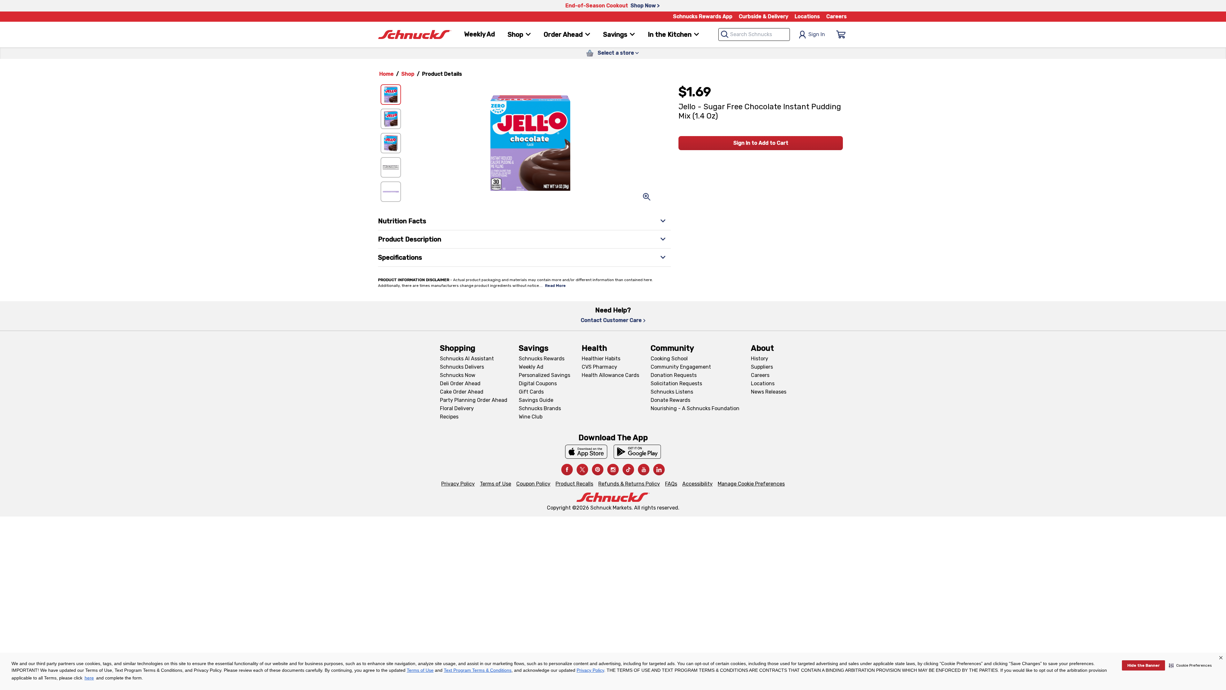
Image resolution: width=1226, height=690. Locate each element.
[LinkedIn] (659, 469)
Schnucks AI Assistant (467, 359)
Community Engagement (681, 367)
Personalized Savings (544, 375)
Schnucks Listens (672, 392)
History (759, 359)
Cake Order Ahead (461, 392)
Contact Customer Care (611, 320)
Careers (836, 16)
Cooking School (669, 359)
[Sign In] (841, 34)
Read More (555, 285)
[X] (582, 469)
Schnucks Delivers (462, 367)
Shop (407, 74)
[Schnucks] (414, 34)
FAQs (671, 484)
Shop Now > (645, 6)
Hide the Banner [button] (1143, 665)
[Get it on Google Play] (637, 452)
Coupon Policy (533, 484)
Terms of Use (495, 484)
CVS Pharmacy (599, 367)
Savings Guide (536, 400)
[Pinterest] (597, 469)
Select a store (616, 53)
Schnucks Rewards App (702, 16)
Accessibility (697, 484)
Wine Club (530, 417)
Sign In (816, 34)
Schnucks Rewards (541, 359)
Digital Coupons (538, 383)
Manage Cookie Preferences (751, 484)
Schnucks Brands (540, 408)
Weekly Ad (479, 34)
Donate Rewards (670, 400)
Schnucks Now (457, 375)
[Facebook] (567, 469)
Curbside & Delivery (763, 16)
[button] (1190, 665)
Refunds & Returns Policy (629, 484)
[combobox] (754, 34)
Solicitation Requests (676, 383)
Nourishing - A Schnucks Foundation (695, 408)
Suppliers (762, 367)
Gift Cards (531, 392)
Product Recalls (574, 484)
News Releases (768, 392)
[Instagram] (613, 469)
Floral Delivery (457, 408)
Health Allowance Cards (610, 375)
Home (386, 74)
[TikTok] (628, 469)
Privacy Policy (458, 484)
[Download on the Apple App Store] (586, 452)
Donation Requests (674, 375)
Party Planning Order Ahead (473, 400)
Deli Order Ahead (460, 383)
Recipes (449, 417)
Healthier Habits (601, 359)
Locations (807, 16)
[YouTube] (643, 469)
